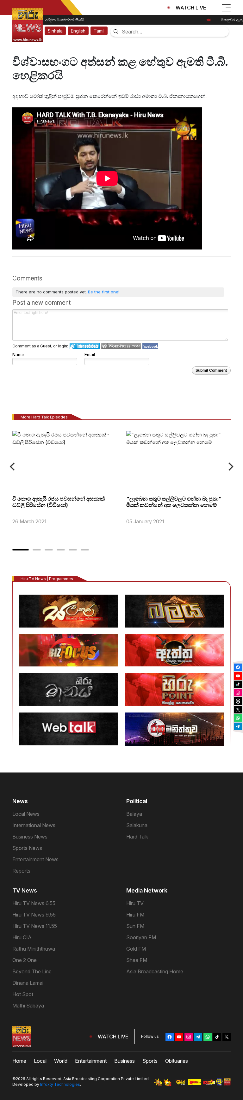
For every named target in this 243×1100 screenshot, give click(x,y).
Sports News (27, 848)
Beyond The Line (32, 971)
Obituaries (176, 1061)
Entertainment (91, 1061)
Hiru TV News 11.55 (34, 926)
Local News (26, 814)
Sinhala (55, 30)
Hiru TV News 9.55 (34, 914)
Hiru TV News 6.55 (33, 903)
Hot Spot (22, 994)
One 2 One (24, 960)
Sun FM (135, 926)
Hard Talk (137, 836)
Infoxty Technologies (60, 1084)
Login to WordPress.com (121, 346)
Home (19, 1061)
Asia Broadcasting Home (154, 971)
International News (33, 825)
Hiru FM (135, 914)
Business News (29, 836)
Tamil (99, 30)
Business (124, 1061)
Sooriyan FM (141, 937)
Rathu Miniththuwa (33, 949)
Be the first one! (103, 291)
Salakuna (136, 825)
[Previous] (13, 467)
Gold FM (136, 949)
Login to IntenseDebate (85, 346)
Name (18, 354)
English (78, 30)
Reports (21, 871)
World (60, 1061)
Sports (150, 1061)
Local (40, 1061)
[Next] (230, 467)
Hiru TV (135, 903)
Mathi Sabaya (28, 1005)
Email (89, 354)
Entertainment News (35, 859)
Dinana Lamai (27, 983)
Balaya (134, 814)
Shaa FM (136, 960)
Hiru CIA (22, 937)
